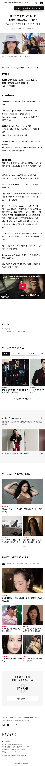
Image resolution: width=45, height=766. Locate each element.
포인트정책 (18, 718)
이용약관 (37, 718)
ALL (3, 563)
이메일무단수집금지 (7, 720)
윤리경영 (26, 720)
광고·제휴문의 (19, 720)
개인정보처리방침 (28, 718)
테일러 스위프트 (18, 353)
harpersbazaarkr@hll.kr (14, 752)
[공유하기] (41, 3)
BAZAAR (21, 29)
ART (26, 563)
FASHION (10, 563)
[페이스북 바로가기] (12, 725)
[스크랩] (37, 3)
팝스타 (6, 353)
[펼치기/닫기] (41, 354)
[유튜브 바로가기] (8, 725)
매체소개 (4, 718)
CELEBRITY (34, 563)
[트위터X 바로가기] (16, 725)
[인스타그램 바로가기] (3, 725)
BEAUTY (20, 563)
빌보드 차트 (31, 353)
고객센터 (11, 718)
